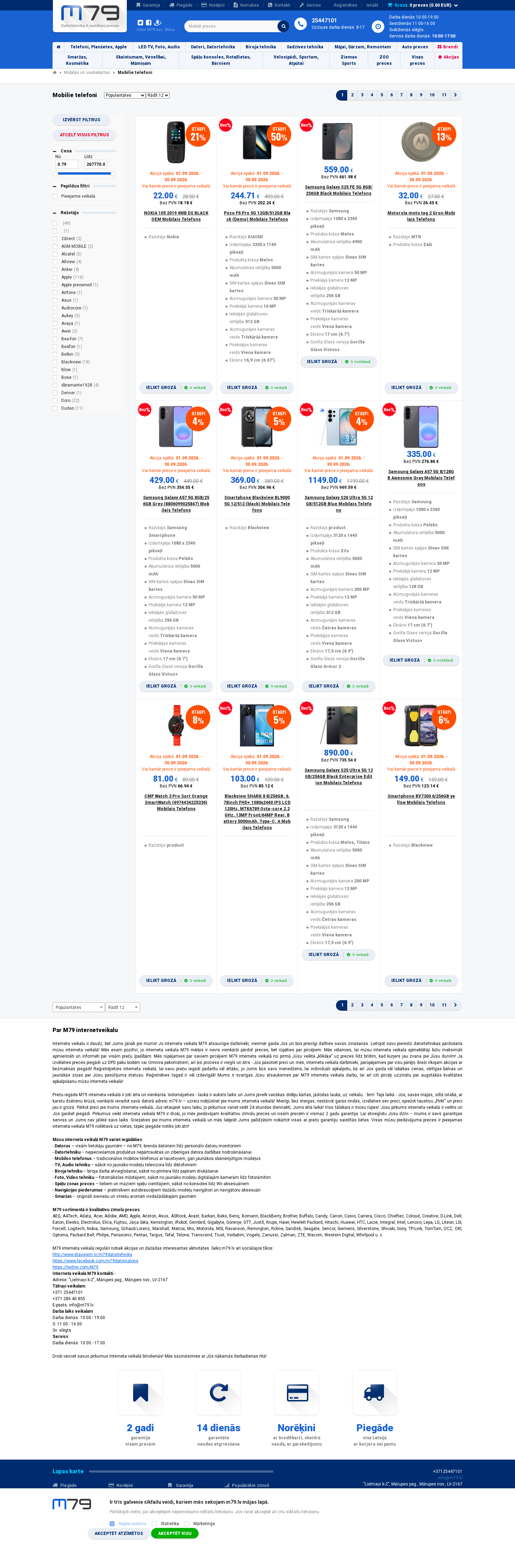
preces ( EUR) (423, 5)
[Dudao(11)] (55, 409)
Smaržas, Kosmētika (77, 60)
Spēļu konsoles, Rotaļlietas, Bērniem (221, 60)
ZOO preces (384, 60)
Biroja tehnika (261, 47)
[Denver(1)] (55, 393)
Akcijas (451, 57)
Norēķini (217, 5)
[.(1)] (55, 231)
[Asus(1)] (55, 301)
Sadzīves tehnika (305, 47)
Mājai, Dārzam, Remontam (363, 47)
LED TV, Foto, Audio (159, 47)
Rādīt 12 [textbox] (116, 1007)
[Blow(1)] (55, 370)
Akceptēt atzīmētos (119, 1533)
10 (432, 95)
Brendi (450, 47)
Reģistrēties (345, 5)
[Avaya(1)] (55, 324)
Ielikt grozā (176, 387)
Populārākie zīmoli (250, 1485)
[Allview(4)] (55, 262)
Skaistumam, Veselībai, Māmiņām (141, 60)
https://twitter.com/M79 (75, 1267)
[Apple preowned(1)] (55, 285)
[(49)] (55, 224)
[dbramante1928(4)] (55, 386)
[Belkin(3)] (55, 355)
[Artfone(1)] (55, 293)
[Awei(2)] (55, 332)
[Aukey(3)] (55, 316)
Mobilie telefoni (135, 72)
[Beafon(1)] (55, 347)
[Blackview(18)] (55, 363)
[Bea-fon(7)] (55, 339)
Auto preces (415, 47)
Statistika (170, 1523)
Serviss (314, 5)
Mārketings (204, 1523)
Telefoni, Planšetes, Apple (98, 47)
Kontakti (282, 5)
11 (444, 95)
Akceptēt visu (175, 1533)
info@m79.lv (450, 1477)
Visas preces (417, 60)
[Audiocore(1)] (55, 309)
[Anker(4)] (55, 270)
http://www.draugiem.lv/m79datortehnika (92, 1254)
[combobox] (236, 26)
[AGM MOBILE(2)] (55, 247)
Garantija (151, 5)
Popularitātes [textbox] (68, 1007)
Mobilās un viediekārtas (87, 72)
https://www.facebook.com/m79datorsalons (95, 1260)
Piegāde (184, 5)
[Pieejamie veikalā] (55, 197)
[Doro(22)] (55, 401)
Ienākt (372, 5)
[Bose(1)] (55, 378)
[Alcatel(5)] (55, 255)
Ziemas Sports (349, 60)
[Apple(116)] (55, 278)
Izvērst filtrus (81, 119)
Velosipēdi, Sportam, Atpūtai (296, 60)
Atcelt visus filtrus (84, 134)
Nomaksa (249, 5)
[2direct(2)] (55, 239)
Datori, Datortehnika (213, 47)
